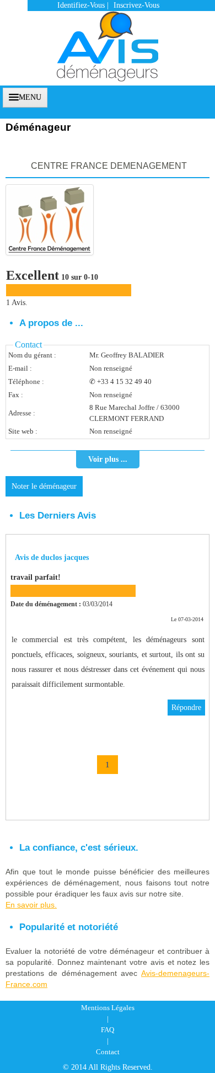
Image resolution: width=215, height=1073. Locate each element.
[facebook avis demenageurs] (186, 96)
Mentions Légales (108, 1007)
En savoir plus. (31, 904)
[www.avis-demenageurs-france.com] (107, 41)
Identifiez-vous (81, 5)
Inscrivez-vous (136, 5)
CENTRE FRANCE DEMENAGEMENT (109, 165)
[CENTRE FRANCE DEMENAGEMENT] (50, 219)
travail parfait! (35, 577)
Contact (108, 1052)
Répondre (186, 707)
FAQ (107, 1030)
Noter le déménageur (44, 486)
